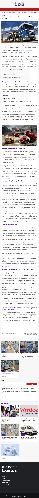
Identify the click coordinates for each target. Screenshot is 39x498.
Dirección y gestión (5, 415)
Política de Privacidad (5, 484)
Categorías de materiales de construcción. (10, 71)
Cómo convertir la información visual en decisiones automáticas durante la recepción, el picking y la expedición (28, 355)
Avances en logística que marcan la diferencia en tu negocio (8, 374)
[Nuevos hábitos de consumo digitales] (10, 450)
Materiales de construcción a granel (9, 73)
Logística (3, 15)
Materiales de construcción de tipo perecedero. (11, 77)
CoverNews (19, 496)
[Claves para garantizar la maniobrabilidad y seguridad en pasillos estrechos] (10, 347)
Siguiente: (30, 333)
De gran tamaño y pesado (7, 75)
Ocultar (20, 69)
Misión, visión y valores (6, 480)
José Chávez (4, 376)
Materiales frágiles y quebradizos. (9, 74)
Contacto (3, 478)
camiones (12, 165)
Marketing (22, 415)
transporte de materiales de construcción (26, 52)
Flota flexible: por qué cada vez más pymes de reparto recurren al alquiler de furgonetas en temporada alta (19, 397)
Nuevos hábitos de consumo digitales (8, 457)
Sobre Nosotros (4, 476)
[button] (2, 9)
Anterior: (9, 332)
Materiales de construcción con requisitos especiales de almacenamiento (16, 78)
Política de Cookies (5, 486)
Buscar (2, 380)
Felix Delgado (4, 356)
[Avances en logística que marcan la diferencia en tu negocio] (10, 366)
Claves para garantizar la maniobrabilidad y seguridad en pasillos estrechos (10, 354)
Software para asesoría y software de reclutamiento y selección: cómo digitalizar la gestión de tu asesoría (18, 389)
